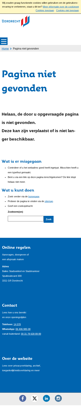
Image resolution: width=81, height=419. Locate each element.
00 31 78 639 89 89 (31, 333)
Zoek (48, 219)
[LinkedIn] (46, 398)
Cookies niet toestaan (67, 10)
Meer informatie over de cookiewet (61, 6)
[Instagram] (58, 398)
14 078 (17, 324)
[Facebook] (22, 398)
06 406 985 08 (23, 329)
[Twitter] (34, 398)
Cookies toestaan (45, 10)
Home (5, 48)
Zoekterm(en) (15, 211)
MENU (4, 41)
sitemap (49, 201)
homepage (33, 196)
